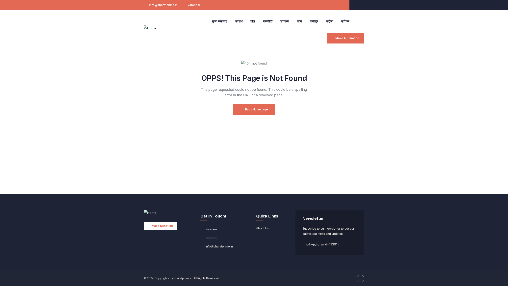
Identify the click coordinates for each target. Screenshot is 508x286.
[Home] (150, 28)
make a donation (347, 38)
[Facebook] (360, 5)
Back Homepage (256, 109)
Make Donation (162, 225)
